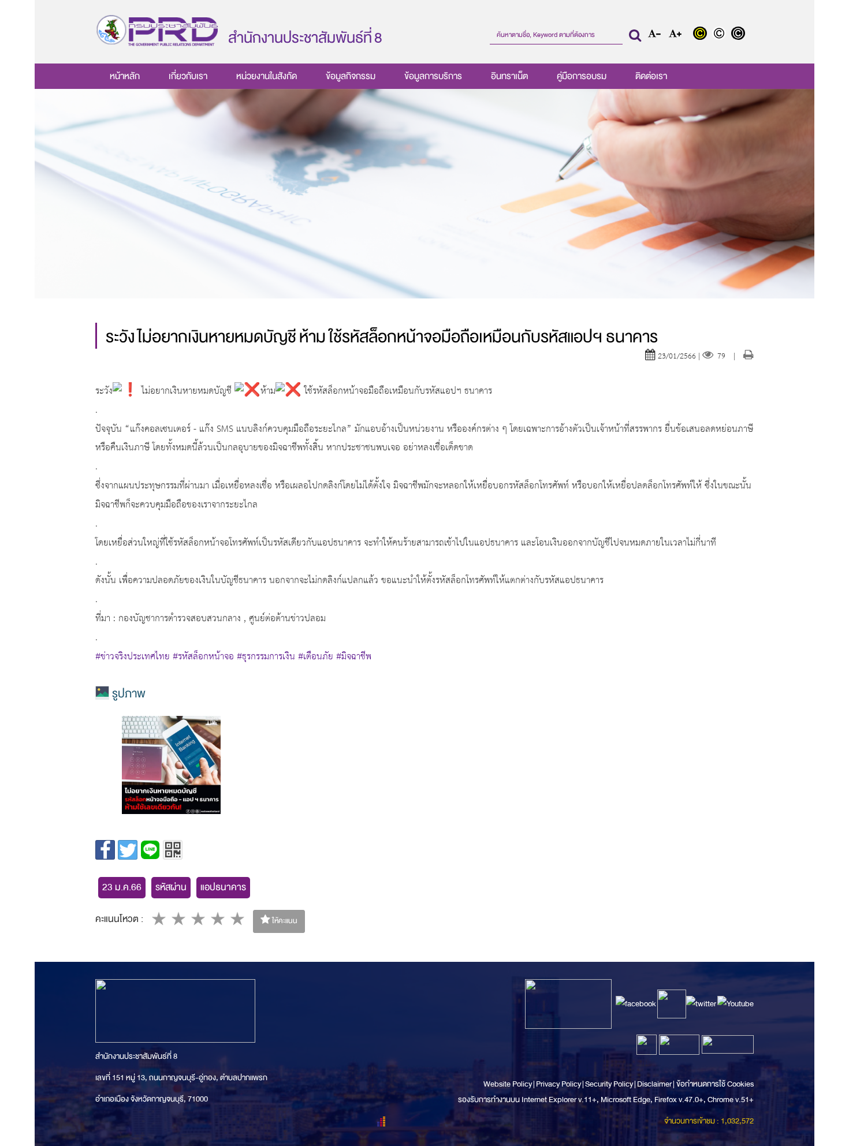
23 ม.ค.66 (122, 887)
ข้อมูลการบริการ (433, 76)
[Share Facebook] (105, 850)
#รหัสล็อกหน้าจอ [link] (203, 657)
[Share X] (127, 850)
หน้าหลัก (125, 76)
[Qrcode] (173, 850)
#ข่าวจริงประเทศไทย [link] (132, 657)
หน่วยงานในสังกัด (266, 76)
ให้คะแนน (283, 920)
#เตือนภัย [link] (315, 657)
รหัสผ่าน (171, 887)
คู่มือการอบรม (581, 76)
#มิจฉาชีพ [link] (353, 657)
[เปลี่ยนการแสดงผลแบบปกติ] (721, 34)
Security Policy (609, 1084)
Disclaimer (655, 1084)
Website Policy (508, 1084)
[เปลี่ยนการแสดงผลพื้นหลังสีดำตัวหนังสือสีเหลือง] (702, 34)
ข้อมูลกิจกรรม (350, 76)
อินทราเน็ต (509, 76)
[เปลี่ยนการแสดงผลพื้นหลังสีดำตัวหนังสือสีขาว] (739, 34)
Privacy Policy (558, 1084)
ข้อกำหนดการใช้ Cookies (715, 1084)
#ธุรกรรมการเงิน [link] (266, 657)
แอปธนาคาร (223, 887)
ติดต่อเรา (651, 76)
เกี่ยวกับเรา (188, 76)
